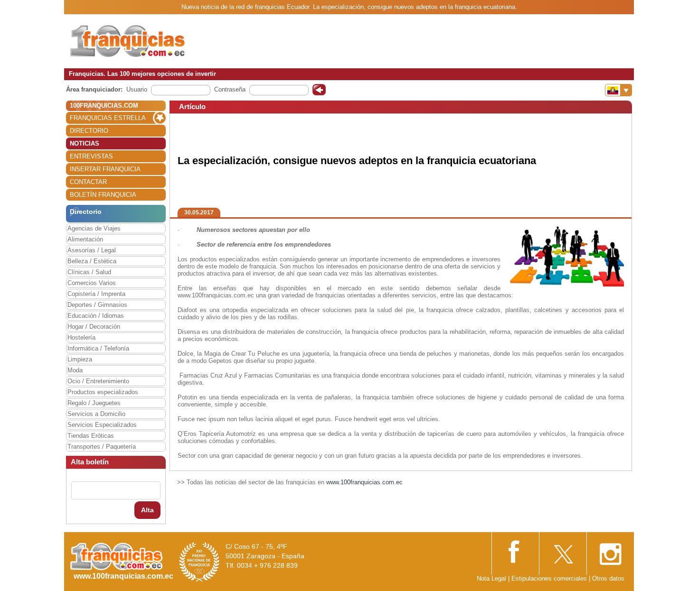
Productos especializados (102, 392)
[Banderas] (618, 90)
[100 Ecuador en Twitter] (562, 551)
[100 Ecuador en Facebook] (515, 550)
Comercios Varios (91, 282)
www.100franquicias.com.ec (364, 482)
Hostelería (81, 337)
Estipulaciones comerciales (550, 578)
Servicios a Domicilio (96, 413)
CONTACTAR (88, 181)
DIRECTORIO (89, 130)
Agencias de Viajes (94, 228)
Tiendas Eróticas (90, 435)
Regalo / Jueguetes (94, 402)
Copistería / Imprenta (96, 293)
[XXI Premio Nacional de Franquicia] (199, 561)
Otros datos (608, 578)
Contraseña (229, 89)
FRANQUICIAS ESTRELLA (108, 117)
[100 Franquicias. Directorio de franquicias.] (128, 41)
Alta (147, 510)
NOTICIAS (84, 143)
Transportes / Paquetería (101, 446)
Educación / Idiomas (95, 315)
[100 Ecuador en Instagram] (610, 551)
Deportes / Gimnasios (97, 304)
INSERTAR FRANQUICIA (105, 169)
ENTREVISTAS (91, 156)
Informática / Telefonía (98, 348)
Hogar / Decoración (93, 326)
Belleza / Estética (91, 261)
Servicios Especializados (102, 424)
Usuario (136, 89)
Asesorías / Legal (91, 250)
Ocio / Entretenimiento (98, 381)
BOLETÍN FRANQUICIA (103, 194)
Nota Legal (491, 578)
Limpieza (79, 359)
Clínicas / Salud (89, 272)
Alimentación (85, 239)
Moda (75, 370)
